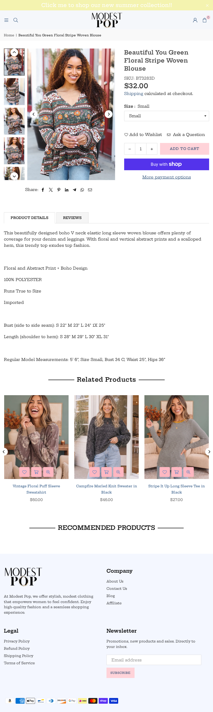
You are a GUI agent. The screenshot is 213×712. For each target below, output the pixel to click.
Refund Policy (17, 648)
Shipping (133, 93)
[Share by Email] (90, 190)
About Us (114, 581)
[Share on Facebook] (43, 190)
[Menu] (6, 19)
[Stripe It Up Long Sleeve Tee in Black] (176, 437)
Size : (136, 106)
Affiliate (114, 603)
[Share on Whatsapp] (82, 190)
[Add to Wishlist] (24, 472)
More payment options (166, 177)
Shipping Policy (18, 656)
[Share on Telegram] (74, 190)
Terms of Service (19, 663)
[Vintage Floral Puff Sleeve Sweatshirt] (36, 437)
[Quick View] (48, 472)
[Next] (108, 114)
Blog (110, 596)
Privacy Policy (17, 641)
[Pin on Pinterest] (59, 190)
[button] (204, 20)
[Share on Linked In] (67, 190)
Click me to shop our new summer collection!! (106, 5)
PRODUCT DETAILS (29, 218)
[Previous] (34, 114)
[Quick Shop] (36, 472)
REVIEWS (72, 218)
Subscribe (120, 673)
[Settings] (195, 20)
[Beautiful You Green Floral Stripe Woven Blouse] (14, 62)
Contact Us (116, 588)
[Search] (15, 19)
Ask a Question (188, 134)
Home (9, 35)
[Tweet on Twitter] (51, 190)
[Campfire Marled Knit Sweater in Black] (106, 437)
